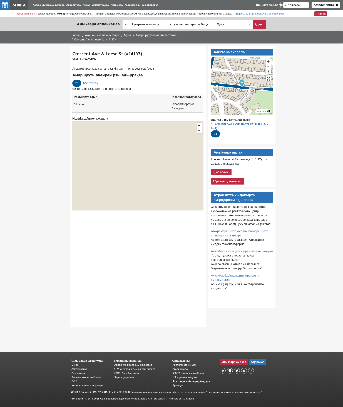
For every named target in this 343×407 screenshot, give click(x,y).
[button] (326, 5)
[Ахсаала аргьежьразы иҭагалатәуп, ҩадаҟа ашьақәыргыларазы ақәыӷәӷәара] (268, 71)
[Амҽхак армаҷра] (268, 66)
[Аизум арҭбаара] (268, 61)
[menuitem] (48, 5)
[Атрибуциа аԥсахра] (269, 111)
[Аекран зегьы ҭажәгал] (268, 78)
